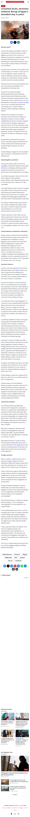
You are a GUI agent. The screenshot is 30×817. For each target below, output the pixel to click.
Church (17, 554)
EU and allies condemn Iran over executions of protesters (7, 723)
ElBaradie (9, 557)
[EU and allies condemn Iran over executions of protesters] (7, 716)
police (23, 557)
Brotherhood (7, 554)
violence (18, 561)
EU (16, 557)
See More (15, 794)
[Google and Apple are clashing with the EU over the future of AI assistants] (7, 733)
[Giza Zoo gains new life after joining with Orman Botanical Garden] (5, 788)
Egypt (3, 6)
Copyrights (20, 808)
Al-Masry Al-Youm (18, 805)
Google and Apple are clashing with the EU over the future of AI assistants (7, 740)
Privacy (25, 808)
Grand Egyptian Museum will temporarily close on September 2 (19, 780)
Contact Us (14, 808)
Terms (15, 810)
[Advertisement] (15, 643)
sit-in (10, 561)
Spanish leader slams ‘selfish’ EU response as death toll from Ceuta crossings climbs (22, 723)
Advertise (8, 808)
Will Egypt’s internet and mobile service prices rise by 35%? (14, 774)
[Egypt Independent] (15, 2)
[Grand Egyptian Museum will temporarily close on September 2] (5, 782)
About (4, 808)
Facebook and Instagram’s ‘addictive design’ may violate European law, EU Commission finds (22, 741)
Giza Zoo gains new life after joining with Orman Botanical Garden (18, 788)
